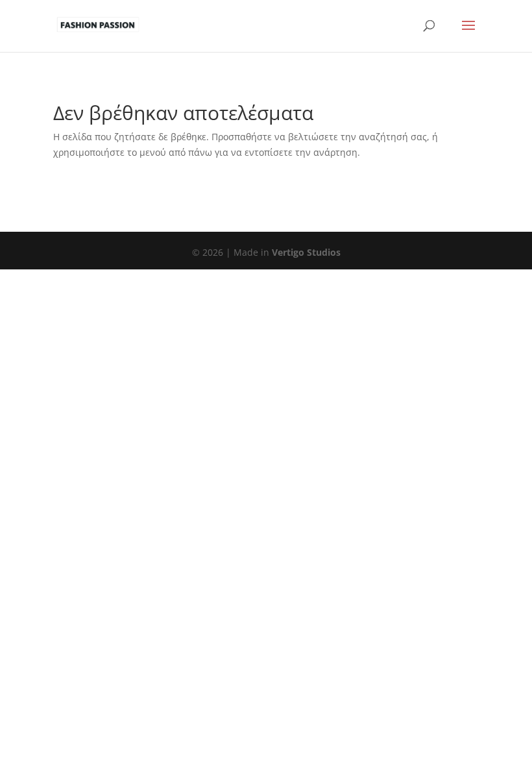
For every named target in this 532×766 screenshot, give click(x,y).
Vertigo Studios (306, 252)
